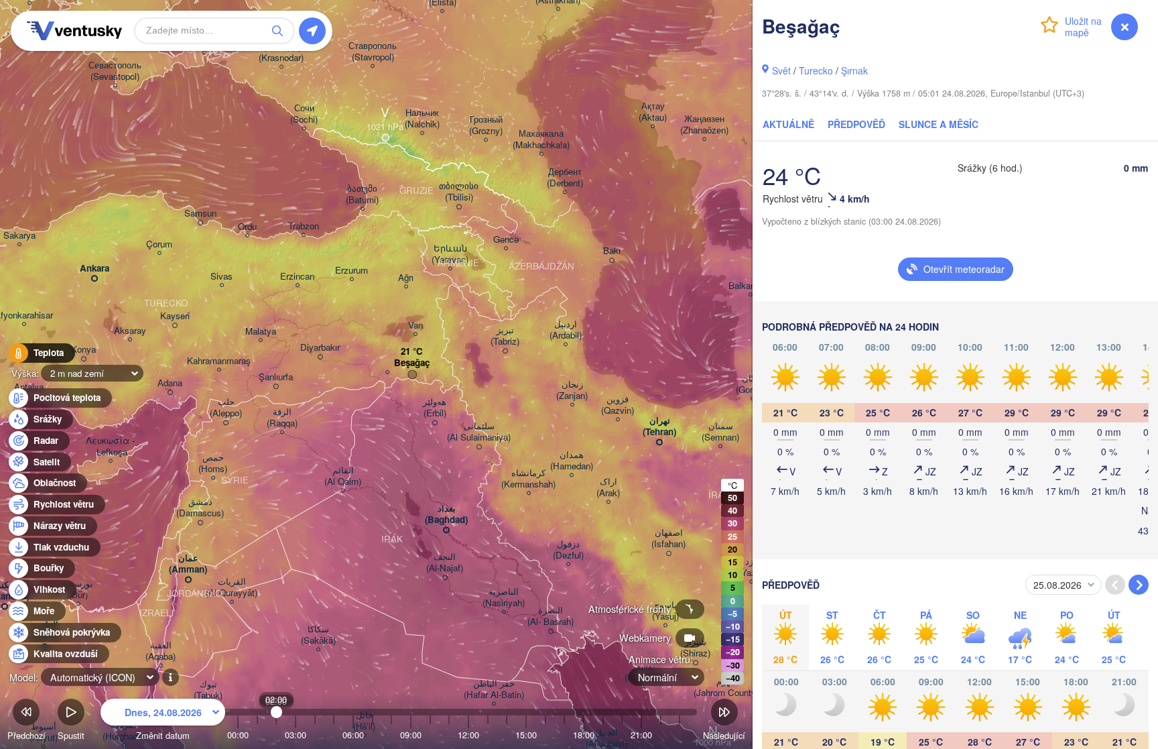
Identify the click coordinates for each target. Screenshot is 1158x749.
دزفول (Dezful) (568, 549)
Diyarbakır (320, 347)
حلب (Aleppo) (226, 407)
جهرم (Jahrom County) (726, 687)
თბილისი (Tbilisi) (458, 191)
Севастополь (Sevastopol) (114, 71)
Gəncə (506, 239)
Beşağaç (412, 363)
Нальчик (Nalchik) (422, 118)
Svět (781, 70)
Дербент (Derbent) (565, 177)
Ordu (247, 227)
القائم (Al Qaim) (342, 476)
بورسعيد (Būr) (78, 589)
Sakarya (19, 235)
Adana (169, 383)
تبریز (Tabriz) (505, 336)
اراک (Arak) (608, 487)
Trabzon (303, 226)
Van (415, 325)
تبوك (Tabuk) (208, 690)
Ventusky (72, 31)
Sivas (221, 276)
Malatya (260, 331)
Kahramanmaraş (219, 361)
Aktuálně (788, 124)
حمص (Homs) (212, 463)
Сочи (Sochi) (304, 114)
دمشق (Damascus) (200, 507)
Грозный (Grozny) (486, 125)
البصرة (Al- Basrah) (550, 616)
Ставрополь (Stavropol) (372, 51)
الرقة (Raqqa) (282, 417)
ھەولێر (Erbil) (434, 407)
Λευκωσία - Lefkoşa (110, 446)
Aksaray (130, 331)
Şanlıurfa (276, 377)
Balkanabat (750, 286)
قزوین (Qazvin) (617, 405)
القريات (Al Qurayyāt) (231, 587)
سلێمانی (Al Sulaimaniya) (479, 431)
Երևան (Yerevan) (450, 254)
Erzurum (351, 270)
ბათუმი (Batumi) (362, 194)
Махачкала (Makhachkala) (541, 139)
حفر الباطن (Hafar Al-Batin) (494, 689)
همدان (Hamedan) (571, 460)
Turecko (816, 70)
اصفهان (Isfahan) (668, 538)
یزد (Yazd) (750, 567)
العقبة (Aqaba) (160, 651)
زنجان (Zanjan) (572, 390)
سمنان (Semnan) (720, 431)
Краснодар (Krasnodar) (281, 52)
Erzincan (297, 276)
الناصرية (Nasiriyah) (503, 597)
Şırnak (854, 70)
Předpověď (856, 124)
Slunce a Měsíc (938, 124)
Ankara (94, 268)
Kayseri (175, 316)
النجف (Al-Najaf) (444, 562)
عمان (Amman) (188, 564)
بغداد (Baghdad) (446, 514)
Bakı (612, 251)
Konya (83, 349)
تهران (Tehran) (659, 426)
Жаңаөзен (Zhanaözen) (704, 124)
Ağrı (405, 278)
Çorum (159, 244)
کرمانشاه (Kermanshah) (528, 478)
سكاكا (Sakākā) (318, 635)
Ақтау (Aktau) (653, 112)
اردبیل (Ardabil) (566, 330)
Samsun (200, 213)
